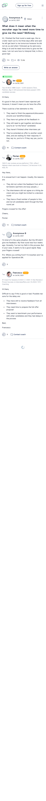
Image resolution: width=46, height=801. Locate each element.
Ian (14, 80)
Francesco (18, 272)
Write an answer (11, 67)
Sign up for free (24, 5)
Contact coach (20, 148)
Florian (16, 156)
